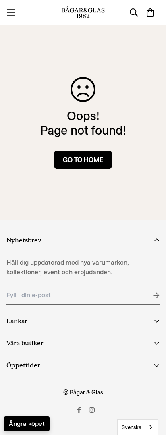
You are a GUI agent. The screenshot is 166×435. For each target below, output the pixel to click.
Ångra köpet (27, 423)
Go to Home (83, 160)
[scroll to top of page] (151, 392)
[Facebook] (79, 410)
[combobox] (137, 427)
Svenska (131, 427)
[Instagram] (91, 410)
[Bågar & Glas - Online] (83, 12)
